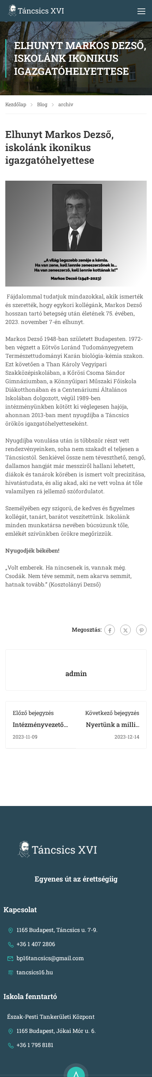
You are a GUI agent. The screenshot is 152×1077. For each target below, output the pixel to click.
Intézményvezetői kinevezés (39, 728)
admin (76, 673)
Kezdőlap (15, 104)
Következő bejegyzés (112, 712)
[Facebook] (109, 630)
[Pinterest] (141, 630)
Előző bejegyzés (33, 712)
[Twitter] (125, 630)
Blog (42, 104)
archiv (65, 104)
